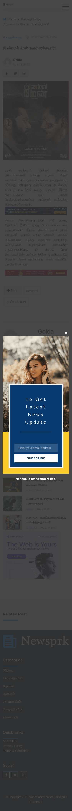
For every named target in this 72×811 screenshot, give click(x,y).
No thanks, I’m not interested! (36, 479)
